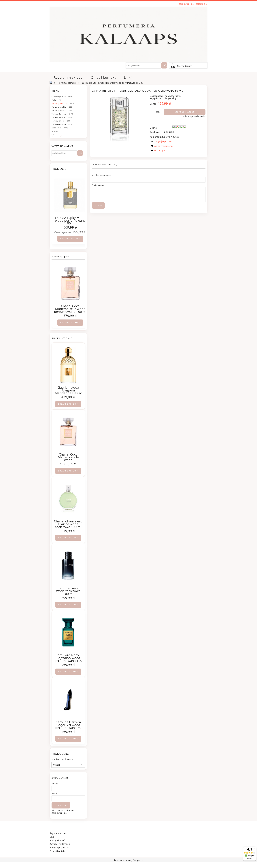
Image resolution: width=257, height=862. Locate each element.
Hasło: (54, 793)
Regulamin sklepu (59, 833)
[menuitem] (68, 77)
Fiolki (54, 100)
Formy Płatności (58, 840)
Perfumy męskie (59, 107)
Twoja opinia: (98, 185)
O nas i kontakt (57, 851)
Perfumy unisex (58, 110)
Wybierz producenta (62, 759)
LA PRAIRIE (168, 132)
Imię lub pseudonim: (101, 175)
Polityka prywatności (60, 847)
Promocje (56, 135)
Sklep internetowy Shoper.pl (128, 860)
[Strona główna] (128, 34)
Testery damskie (59, 114)
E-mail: (55, 783)
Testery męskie (58, 117)
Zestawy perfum (59, 124)
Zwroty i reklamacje (60, 843)
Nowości (55, 131)
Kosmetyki (56, 128)
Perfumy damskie (59, 103)
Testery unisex (58, 121)
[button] (161, 141)
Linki (52, 836)
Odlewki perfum (59, 96)
